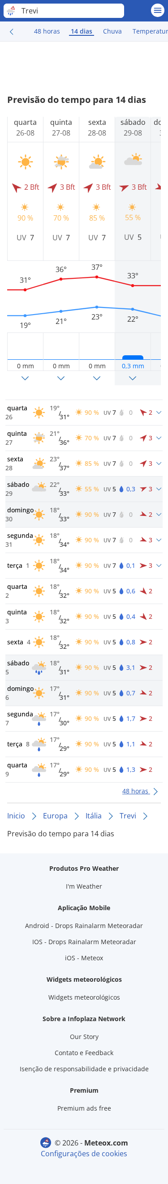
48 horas (47, 31)
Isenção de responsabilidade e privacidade (84, 1069)
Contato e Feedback (84, 1052)
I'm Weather (84, 886)
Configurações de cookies (84, 1153)
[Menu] (157, 10)
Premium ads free (84, 1108)
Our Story (84, 1036)
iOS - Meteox (84, 958)
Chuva (112, 31)
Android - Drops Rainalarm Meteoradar (84, 925)
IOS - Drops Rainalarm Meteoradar (84, 941)
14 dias (81, 31)
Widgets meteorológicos (84, 997)
